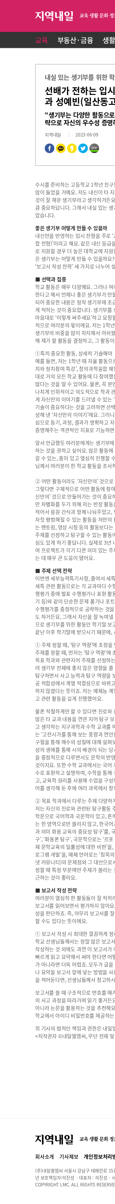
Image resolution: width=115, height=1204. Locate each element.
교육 (41, 40)
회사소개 (44, 1156)
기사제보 (68, 1156)
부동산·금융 (75, 40)
